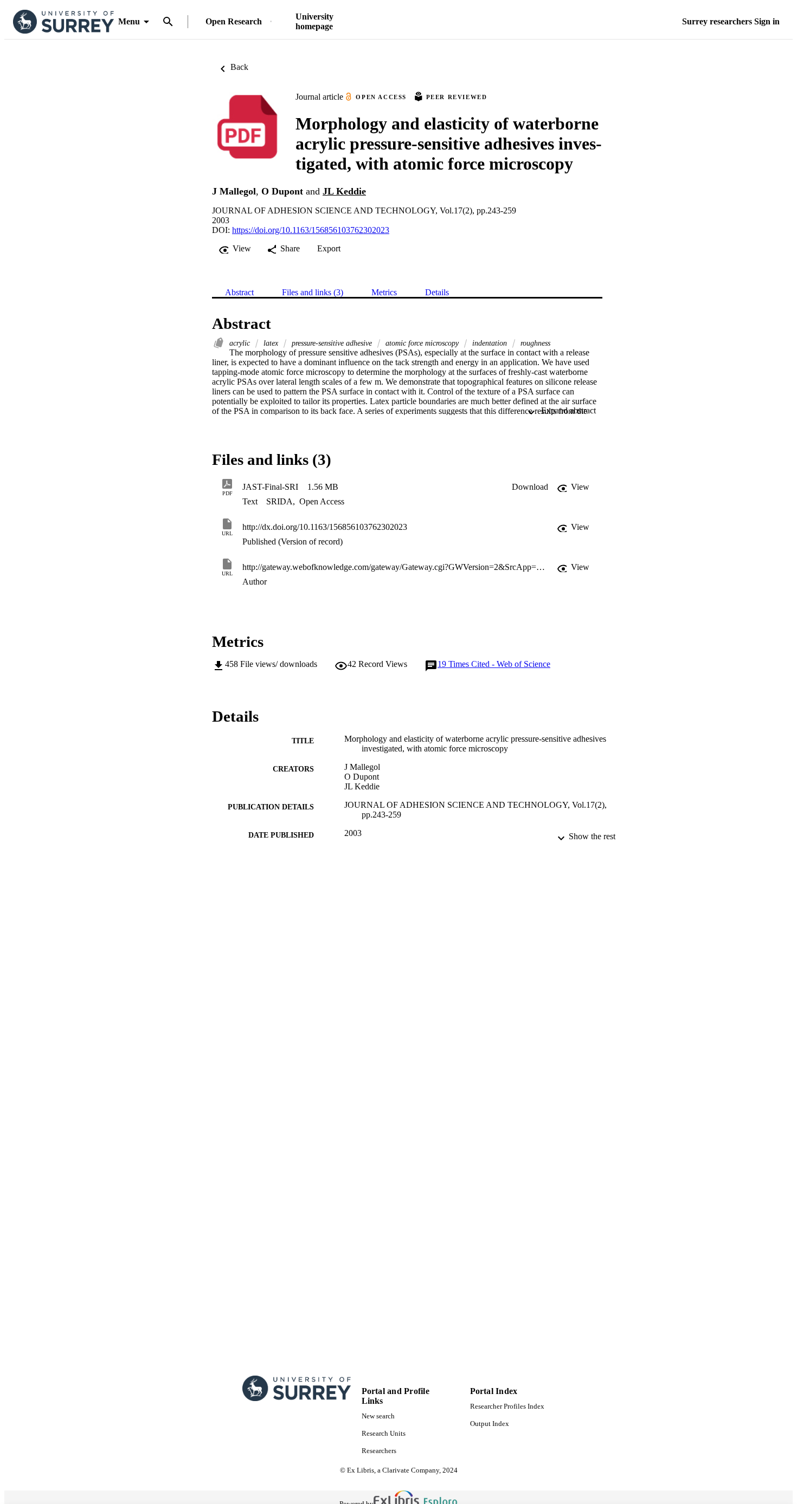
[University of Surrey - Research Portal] (63, 22)
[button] (529, 487)
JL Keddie (344, 191)
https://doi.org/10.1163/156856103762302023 (310, 230)
